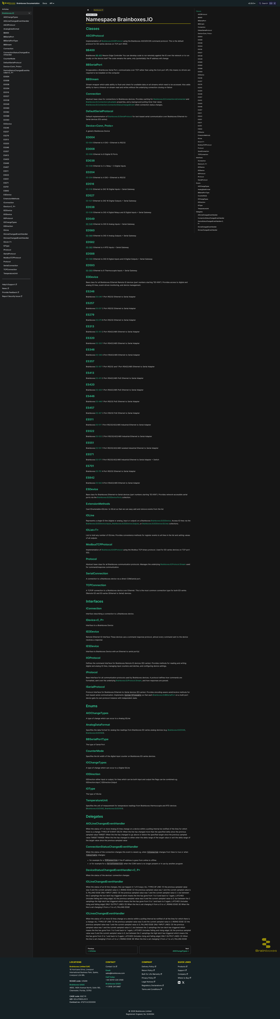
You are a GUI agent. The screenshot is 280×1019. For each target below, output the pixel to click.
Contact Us (110, 966)
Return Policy (147, 970)
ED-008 (89, 154)
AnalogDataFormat (98, 724)
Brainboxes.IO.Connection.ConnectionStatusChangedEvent (110, 105)
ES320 (90, 338)
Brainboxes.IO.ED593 (113, 808)
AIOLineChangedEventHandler (105, 823)
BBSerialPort (94, 64)
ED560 (90, 230)
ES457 (90, 407)
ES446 (90, 396)
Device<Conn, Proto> (99, 125)
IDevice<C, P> (95, 620)
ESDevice (92, 489)
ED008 (90, 148)
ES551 (90, 442)
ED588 (90, 253)
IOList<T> (92, 529)
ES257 (90, 303)
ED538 (90, 207)
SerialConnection (97, 573)
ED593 (90, 265)
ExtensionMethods (98, 503)
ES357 (90, 361)
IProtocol (91, 672)
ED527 (90, 195)
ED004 (90, 137)
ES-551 (99, 448)
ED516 (90, 183)
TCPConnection (96, 585)
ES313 (90, 326)
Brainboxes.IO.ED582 (95, 808)
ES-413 (99, 378)
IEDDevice (92, 631)
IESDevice (92, 646)
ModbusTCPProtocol (99, 544)
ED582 (90, 242)
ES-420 (99, 390)
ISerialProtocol (95, 686)
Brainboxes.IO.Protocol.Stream (173, 564)
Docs (45, 3)
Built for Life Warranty (151, 974)
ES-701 (99, 471)
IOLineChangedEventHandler (104, 881)
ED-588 (89, 259)
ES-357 (99, 366)
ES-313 (99, 332)
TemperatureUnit (97, 800)
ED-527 (89, 201)
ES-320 (99, 343)
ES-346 (99, 355)
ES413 (90, 372)
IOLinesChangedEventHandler (105, 913)
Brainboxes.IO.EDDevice (161, 521)
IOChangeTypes (96, 762)
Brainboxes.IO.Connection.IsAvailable (101, 102)
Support (181, 970)
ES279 (90, 314)
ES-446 (99, 401)
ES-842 (99, 483)
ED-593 (89, 270)
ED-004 (89, 143)
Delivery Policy (148, 966)
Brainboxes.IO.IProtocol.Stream (129, 680)
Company (182, 974)
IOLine (90, 515)
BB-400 (99, 55)
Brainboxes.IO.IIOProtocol (112, 41)
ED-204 (89, 177)
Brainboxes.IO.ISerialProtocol (120, 116)
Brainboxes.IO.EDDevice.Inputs (98, 524)
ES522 (90, 431)
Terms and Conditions (151, 989)
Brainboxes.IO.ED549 (176, 730)
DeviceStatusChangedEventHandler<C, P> (113, 870)
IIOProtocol (93, 657)
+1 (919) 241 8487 (113, 986)
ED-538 (89, 212)
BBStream (92, 79)
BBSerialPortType (97, 739)
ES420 (90, 384)
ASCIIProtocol (95, 35)
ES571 (90, 454)
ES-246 (99, 297)
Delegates (199, 212)
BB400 (90, 50)
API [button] (51, 3)
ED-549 (89, 224)
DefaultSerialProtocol (99, 111)
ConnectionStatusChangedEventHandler (112, 846)
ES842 (90, 477)
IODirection (93, 774)
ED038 (90, 160)
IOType (90, 788)
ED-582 (89, 247)
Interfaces (199, 157)
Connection (93, 93)
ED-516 (89, 189)
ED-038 (89, 166)
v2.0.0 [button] (251, 3)
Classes (198, 11)
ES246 (90, 291)
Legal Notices (147, 982)
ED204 (90, 172)
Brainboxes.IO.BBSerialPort (164, 695)
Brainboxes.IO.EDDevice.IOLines (155, 524)
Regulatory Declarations (152, 985)
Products (181, 966)
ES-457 (99, 413)
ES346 (90, 349)
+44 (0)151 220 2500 (114, 980)
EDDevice (92, 277)
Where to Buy (183, 978)
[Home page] (88, 10)
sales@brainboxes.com (115, 973)
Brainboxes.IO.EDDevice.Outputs (125, 524)
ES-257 (99, 308)
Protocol (91, 559)
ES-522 (99, 436)
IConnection (94, 608)
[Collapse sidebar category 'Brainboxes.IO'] (29, 13)
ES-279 (99, 320)
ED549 (90, 218)
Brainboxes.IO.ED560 (94, 733)
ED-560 (89, 236)
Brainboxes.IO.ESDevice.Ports (109, 497)
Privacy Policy (147, 978)
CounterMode (95, 750)
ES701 (90, 466)
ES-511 (98, 425)
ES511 (90, 419)
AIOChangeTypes (97, 713)
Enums (198, 183)
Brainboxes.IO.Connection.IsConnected (169, 99)
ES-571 (99, 460)
